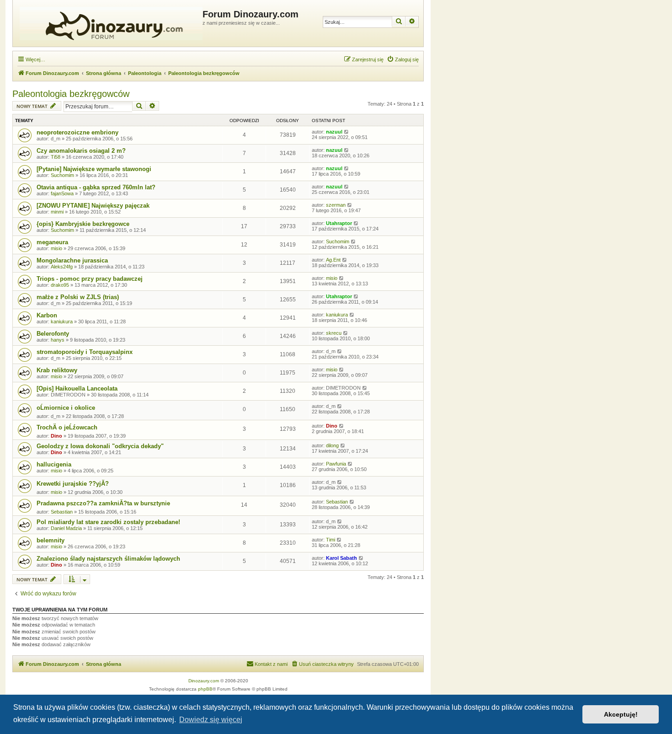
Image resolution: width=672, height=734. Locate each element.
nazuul (334, 131)
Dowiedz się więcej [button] (210, 719)
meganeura (52, 242)
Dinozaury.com (203, 680)
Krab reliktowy (57, 370)
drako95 (60, 285)
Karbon (47, 315)
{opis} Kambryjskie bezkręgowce (83, 223)
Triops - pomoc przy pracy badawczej (90, 278)
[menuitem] (403, 59)
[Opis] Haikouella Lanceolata (77, 388)
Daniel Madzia (66, 528)
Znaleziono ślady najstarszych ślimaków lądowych (108, 558)
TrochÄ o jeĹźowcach (67, 427)
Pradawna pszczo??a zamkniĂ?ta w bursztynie (103, 503)
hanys (57, 340)
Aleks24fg (62, 266)
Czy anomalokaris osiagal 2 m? (81, 150)
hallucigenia (54, 464)
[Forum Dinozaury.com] (109, 23)
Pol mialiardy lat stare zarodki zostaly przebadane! (108, 522)
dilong (332, 445)
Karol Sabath (341, 558)
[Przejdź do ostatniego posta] (347, 131)
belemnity (50, 540)
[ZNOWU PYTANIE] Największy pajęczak (93, 205)
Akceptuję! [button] (621, 714)
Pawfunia (336, 463)
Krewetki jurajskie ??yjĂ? (73, 483)
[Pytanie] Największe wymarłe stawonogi (94, 169)
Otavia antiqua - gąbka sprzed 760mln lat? (96, 187)
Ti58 (55, 157)
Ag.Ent (333, 260)
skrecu (333, 333)
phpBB (205, 688)
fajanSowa (62, 193)
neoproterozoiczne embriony (77, 132)
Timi (330, 539)
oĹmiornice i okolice (66, 407)
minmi (57, 211)
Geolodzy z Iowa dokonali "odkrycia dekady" (100, 446)
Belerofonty (53, 333)
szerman (336, 205)
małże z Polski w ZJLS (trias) (78, 297)
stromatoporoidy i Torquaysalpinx (85, 351)
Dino (56, 436)
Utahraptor (339, 223)
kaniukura (62, 321)
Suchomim (62, 175)
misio (56, 248)
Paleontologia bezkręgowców (70, 94)
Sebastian (62, 511)
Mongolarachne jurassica (72, 260)
